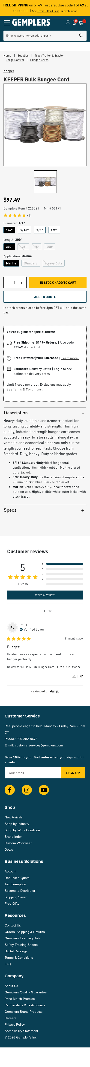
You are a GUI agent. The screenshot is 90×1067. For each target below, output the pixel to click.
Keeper (8, 71)
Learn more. (70, 358)
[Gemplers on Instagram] (27, 790)
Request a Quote (17, 878)
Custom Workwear (18, 843)
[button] (62, 564)
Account (10, 871)
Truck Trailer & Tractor (49, 55)
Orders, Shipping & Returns (25, 932)
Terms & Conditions (48, 11)
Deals (9, 849)
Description (16, 413)
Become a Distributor (20, 890)
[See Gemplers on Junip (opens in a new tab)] (55, 691)
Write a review (45, 595)
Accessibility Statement (21, 1031)
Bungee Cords (39, 60)
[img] (32, 629)
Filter (47, 611)
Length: (12, 239)
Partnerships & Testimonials (25, 1005)
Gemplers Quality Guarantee (26, 992)
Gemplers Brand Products (23, 1011)
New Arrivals (14, 817)
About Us (11, 986)
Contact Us (13, 925)
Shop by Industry (17, 824)
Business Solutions (24, 861)
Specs (10, 510)
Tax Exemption (15, 884)
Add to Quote (45, 297)
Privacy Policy (15, 1024)
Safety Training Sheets (21, 945)
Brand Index (13, 836)
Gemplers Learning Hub (22, 938)
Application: (17, 256)
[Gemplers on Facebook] (10, 790)
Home (7, 55)
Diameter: (14, 223)
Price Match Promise (20, 999)
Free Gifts (12, 903)
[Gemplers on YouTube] (44, 790)
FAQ (8, 964)
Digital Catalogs (16, 951)
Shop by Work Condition (22, 830)
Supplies (23, 55)
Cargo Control (15, 60)
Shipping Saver (16, 897)
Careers (10, 1018)
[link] (17, 215)
